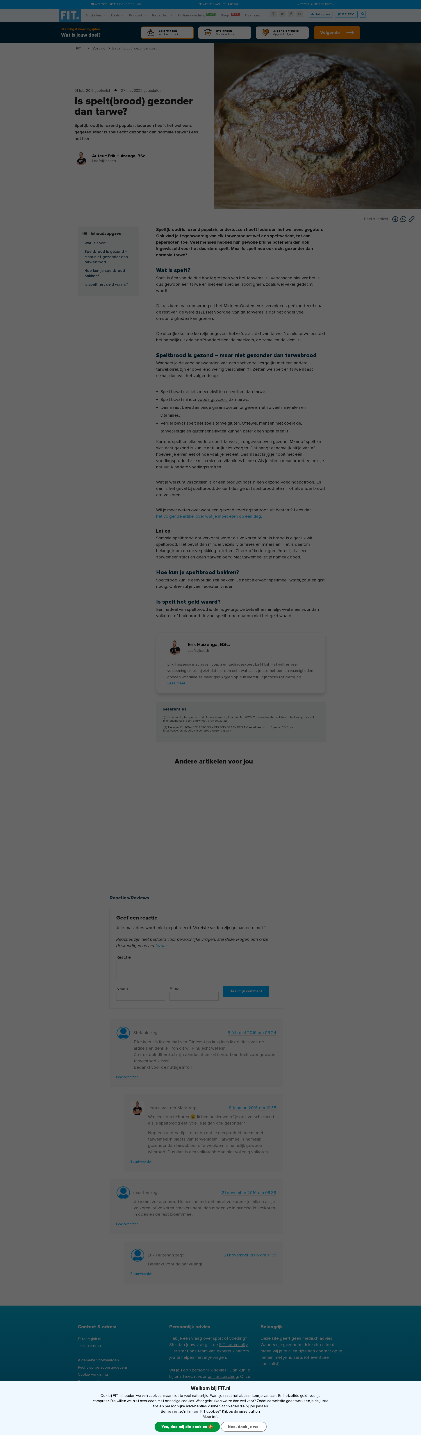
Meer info (211, 1416)
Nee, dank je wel (244, 1426)
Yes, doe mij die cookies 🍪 (187, 1426)
